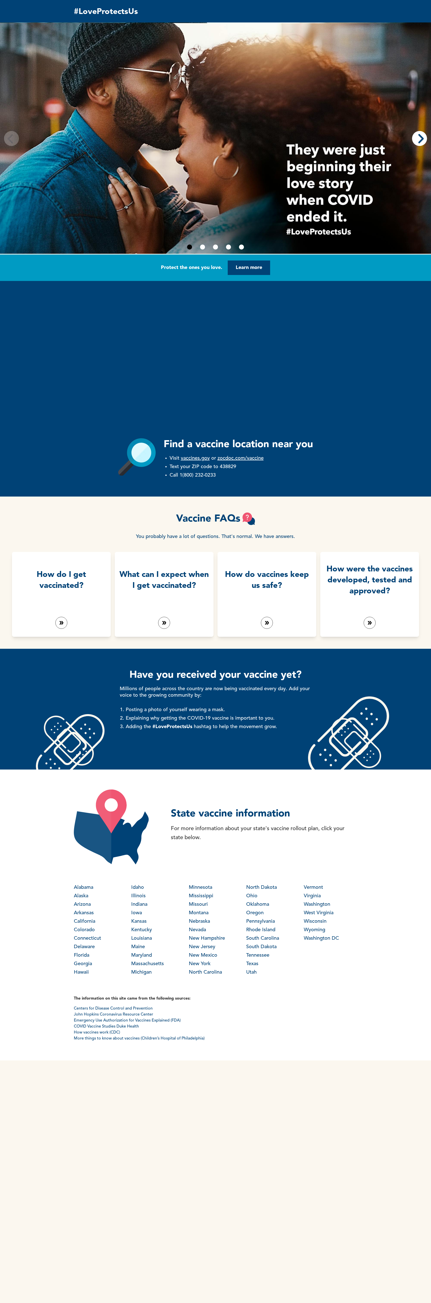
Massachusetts (147, 963)
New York (200, 963)
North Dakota (261, 887)
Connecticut (87, 938)
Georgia (83, 963)
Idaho (137, 887)
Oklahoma (257, 904)
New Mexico (203, 955)
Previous (11, 138)
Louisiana (141, 938)
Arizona (82, 904)
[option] (215, 138)
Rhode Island (260, 929)
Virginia (312, 896)
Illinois (138, 896)
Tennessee (257, 955)
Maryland (141, 955)
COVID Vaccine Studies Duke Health (106, 1027)
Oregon (255, 913)
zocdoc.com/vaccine (240, 458)
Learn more (249, 267)
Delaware (84, 946)
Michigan (141, 972)
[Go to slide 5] (241, 247)
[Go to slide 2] (202, 247)
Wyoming (314, 929)
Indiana (139, 904)
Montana (199, 913)
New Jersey (202, 946)
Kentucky (141, 929)
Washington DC (321, 938)
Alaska (81, 896)
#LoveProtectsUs (106, 12)
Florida (81, 955)
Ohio (251, 896)
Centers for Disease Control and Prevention (113, 1009)
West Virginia (318, 913)
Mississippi (201, 896)
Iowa (136, 913)
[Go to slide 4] (228, 247)
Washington (317, 904)
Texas (252, 963)
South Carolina (262, 938)
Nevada (197, 929)
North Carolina (205, 972)
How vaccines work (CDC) (97, 1033)
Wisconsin (315, 921)
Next (419, 138)
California (84, 921)
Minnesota (200, 887)
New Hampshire (207, 938)
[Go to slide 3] (215, 247)
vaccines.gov (195, 458)
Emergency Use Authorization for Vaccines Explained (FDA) (128, 1021)
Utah (251, 972)
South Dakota (261, 946)
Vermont (313, 887)
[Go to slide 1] (189, 247)
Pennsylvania (260, 921)
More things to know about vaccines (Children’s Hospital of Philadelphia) (139, 1039)
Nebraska (199, 921)
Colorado (84, 929)
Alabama (83, 887)
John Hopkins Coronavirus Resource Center (113, 1015)
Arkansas (84, 913)
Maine (138, 946)
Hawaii (81, 972)
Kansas (139, 921)
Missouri (198, 904)
